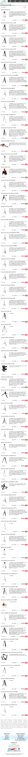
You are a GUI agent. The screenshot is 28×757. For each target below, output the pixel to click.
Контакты (7, 735)
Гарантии (7, 737)
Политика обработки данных (20, 740)
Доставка (7, 736)
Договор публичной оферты (20, 739)
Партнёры (7, 738)
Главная (1, 3)
